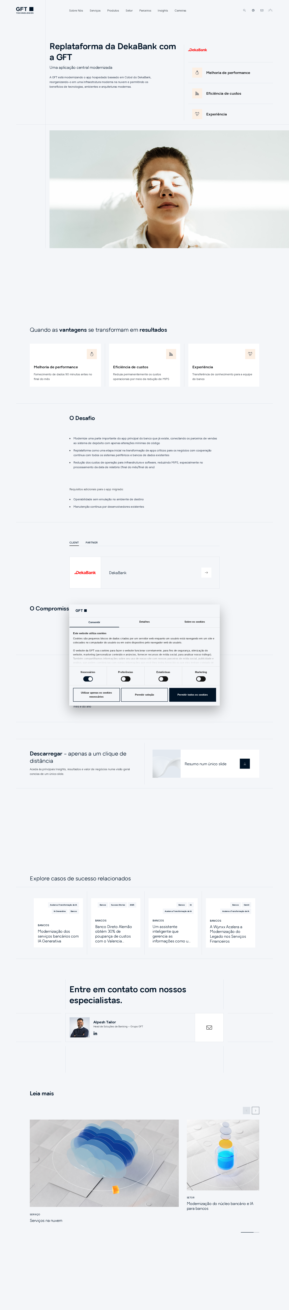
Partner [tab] (92, 542)
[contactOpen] (209, 1027)
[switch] (125, 679)
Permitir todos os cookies (192, 694)
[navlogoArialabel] (25, 10)
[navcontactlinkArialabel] (262, 10)
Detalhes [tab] (144, 621)
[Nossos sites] (253, 10)
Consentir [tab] (94, 622)
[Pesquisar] (245, 10)
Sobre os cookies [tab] (194, 621)
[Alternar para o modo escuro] (270, 10)
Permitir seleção (144, 694)
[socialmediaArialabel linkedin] (95, 1034)
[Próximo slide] (255, 1110)
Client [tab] (74, 542)
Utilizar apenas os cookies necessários (96, 694)
